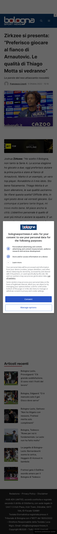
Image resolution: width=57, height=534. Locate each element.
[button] (28, 263)
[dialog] (28, 267)
